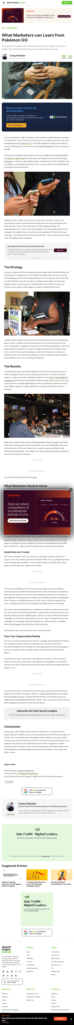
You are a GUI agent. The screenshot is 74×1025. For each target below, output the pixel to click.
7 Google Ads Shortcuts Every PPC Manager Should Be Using (35, 884)
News (28, 952)
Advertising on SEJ (32, 994)
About (53, 997)
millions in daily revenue (16, 158)
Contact (53, 1000)
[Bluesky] (3, 975)
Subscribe (54, 994)
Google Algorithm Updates (10, 1010)
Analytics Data (55, 971)
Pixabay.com (29, 770)
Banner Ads (30, 1000)
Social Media (9, 782)
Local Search (55, 955)
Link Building (55, 952)
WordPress (29, 971)
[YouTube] (11, 971)
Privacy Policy (55, 1006)
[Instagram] (7, 975)
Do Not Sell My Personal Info (60, 1010)
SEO (27, 955)
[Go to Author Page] (5, 57)
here (35, 477)
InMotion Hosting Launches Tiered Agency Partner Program (12, 884)
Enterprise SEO (56, 965)
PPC (52, 968)
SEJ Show (5, 1006)
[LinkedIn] (7, 971)
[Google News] (3, 971)
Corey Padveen (17, 55)
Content (28, 962)
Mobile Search (55, 958)
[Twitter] (20, 971)
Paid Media (29, 958)
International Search (57, 962)
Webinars (5, 994)
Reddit (53, 974)
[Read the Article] (12, 874)
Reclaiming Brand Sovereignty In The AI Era (61, 883)
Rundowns (5, 997)
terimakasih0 (23, 773)
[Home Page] (16, 3)
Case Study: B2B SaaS (33, 997)
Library (4, 1000)
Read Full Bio (10, 814)
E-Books (4, 1003)
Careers (53, 1003)
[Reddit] (11, 975)
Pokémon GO (26, 143)
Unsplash (20, 770)
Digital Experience (32, 968)
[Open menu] (4, 3)
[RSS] (16, 975)
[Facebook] (16, 971)
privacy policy (46, 856)
